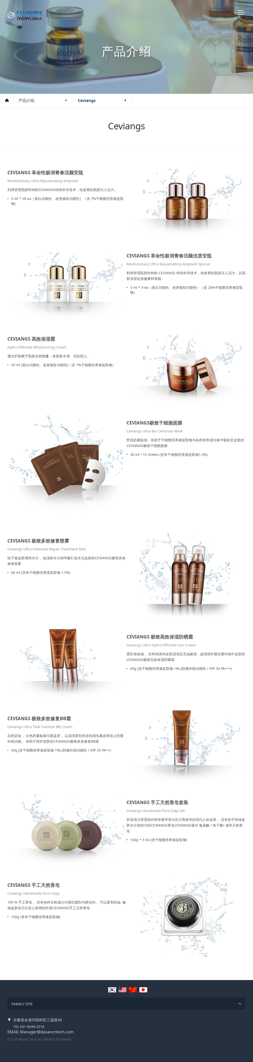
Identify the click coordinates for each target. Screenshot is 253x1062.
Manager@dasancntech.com (47, 1032)
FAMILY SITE (22, 1003)
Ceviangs (87, 100)
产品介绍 (26, 100)
